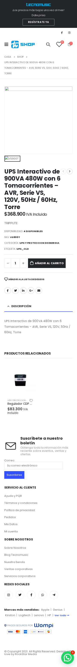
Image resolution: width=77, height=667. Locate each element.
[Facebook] (62, 32)
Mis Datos (11, 524)
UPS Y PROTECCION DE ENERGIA (39, 243)
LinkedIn (23, 290)
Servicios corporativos (20, 576)
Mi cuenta (11, 531)
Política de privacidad (19, 510)
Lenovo (39, 615)
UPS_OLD (22, 249)
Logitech (24, 615)
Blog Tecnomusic (16, 555)
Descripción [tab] (21, 306)
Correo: (9, 460)
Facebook (7, 290)
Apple (45, 610)
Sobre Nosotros (15, 548)
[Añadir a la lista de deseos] (31, 400)
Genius (57, 610)
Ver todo (60, 615)
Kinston (10, 615)
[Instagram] (69, 32)
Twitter (15, 290)
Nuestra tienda (14, 562)
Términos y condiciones (20, 503)
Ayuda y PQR (13, 496)
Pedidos (10, 517)
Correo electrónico (38, 290)
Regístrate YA (38, 22)
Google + (31, 290)
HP (49, 615)
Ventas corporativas (18, 569)
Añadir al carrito (49, 263)
